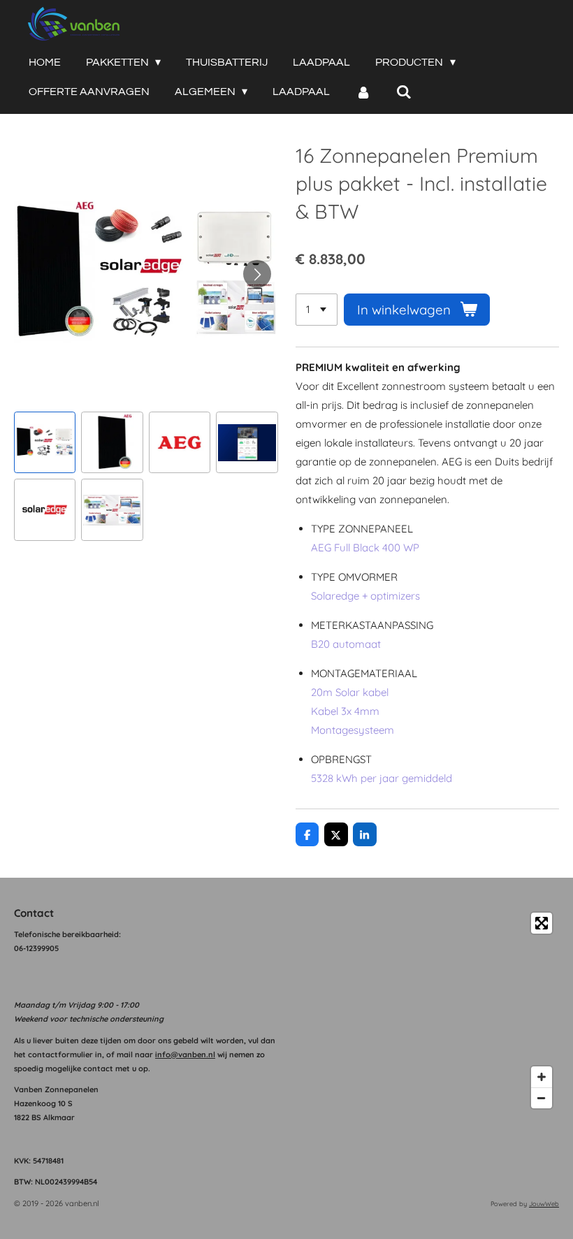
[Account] (362, 92)
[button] (44, 442)
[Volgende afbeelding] (257, 274)
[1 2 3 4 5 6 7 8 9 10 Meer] (317, 310)
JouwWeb (544, 1204)
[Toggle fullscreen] (541, 923)
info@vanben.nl (185, 1054)
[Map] (427, 1010)
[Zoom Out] (541, 1097)
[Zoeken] (404, 92)
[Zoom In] (541, 1076)
